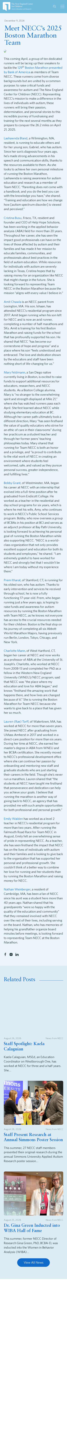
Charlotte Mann (14, 651)
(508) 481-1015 (22, 1337)
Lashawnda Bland (15, 138)
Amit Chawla (12, 302)
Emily (7, 819)
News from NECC (54, 1038)
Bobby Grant (12, 483)
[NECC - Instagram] (11, 954)
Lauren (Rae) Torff (16, 721)
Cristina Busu (13, 218)
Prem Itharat (12, 580)
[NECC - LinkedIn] (17, 954)
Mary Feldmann (14, 372)
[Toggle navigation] (62, 6)
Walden (17, 819)
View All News (33, 1262)
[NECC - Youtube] (24, 1304)
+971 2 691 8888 (23, 1388)
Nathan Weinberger (17, 889)
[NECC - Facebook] (5, 954)
